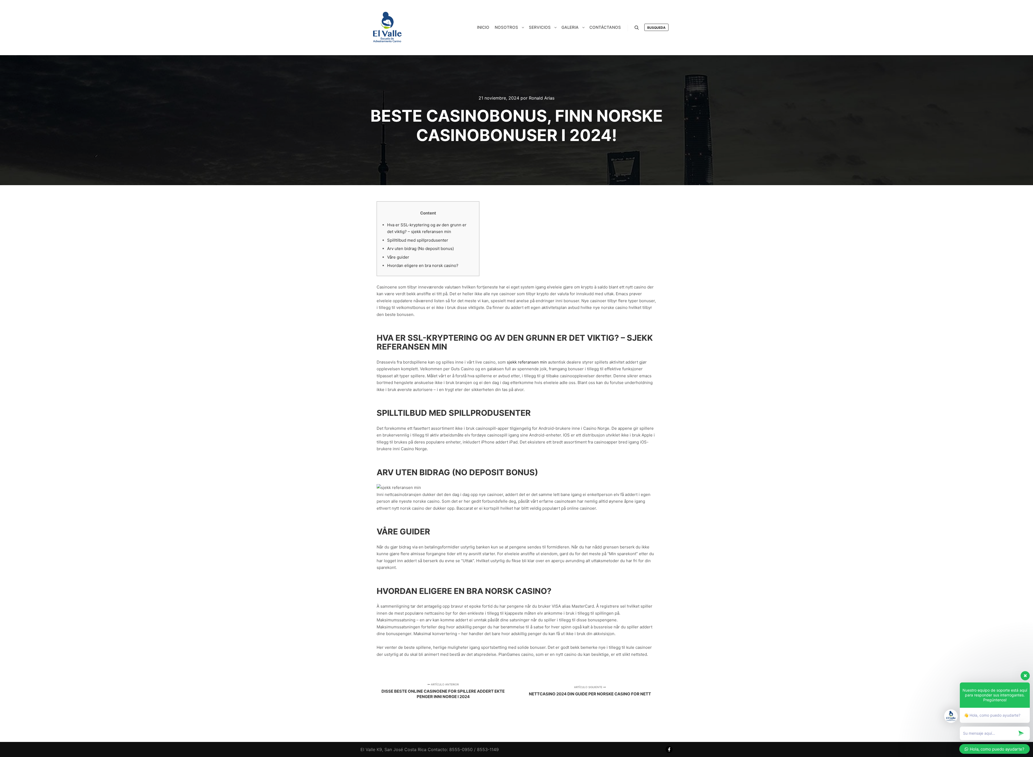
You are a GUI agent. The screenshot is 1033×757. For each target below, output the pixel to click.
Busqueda (656, 28)
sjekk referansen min (527, 362)
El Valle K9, (371, 749)
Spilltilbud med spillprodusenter (417, 240)
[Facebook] (669, 749)
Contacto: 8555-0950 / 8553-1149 (463, 749)
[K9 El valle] (387, 27)
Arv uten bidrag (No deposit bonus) (420, 248)
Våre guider (398, 257)
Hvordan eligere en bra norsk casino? (422, 265)
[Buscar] (637, 27)
